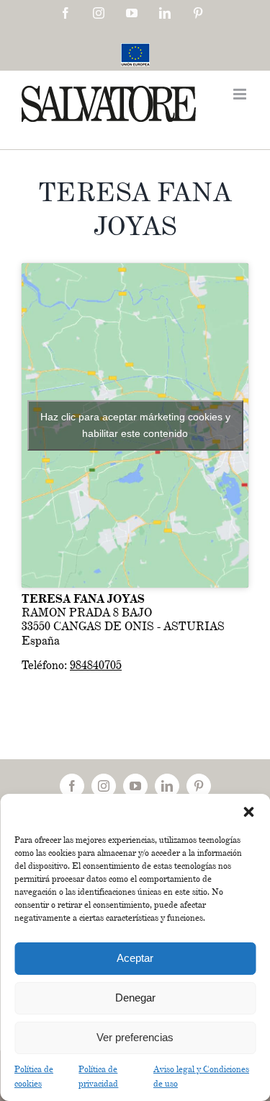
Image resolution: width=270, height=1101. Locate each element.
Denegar (135, 997)
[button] (248, 812)
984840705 (96, 665)
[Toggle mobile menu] (240, 94)
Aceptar (135, 958)
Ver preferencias (135, 1037)
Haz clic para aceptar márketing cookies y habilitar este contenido (135, 425)
